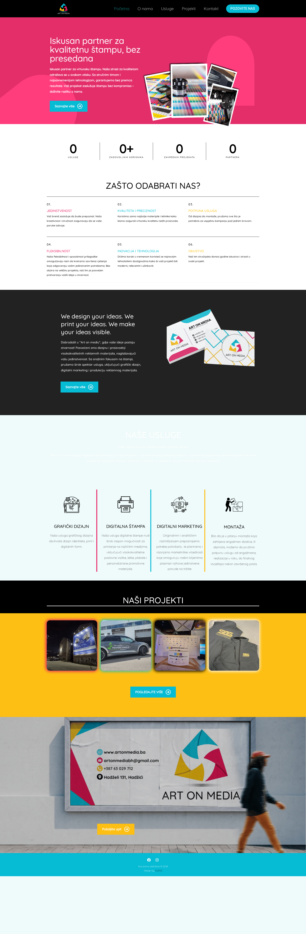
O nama (145, 8)
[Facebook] (149, 860)
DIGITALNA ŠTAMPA (125, 526)
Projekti (189, 8)
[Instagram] (157, 860)
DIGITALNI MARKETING (179, 526)
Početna (121, 8)
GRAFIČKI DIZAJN (71, 526)
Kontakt (211, 8)
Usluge (167, 8)
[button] (242, 8)
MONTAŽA (234, 526)
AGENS (158, 870)
